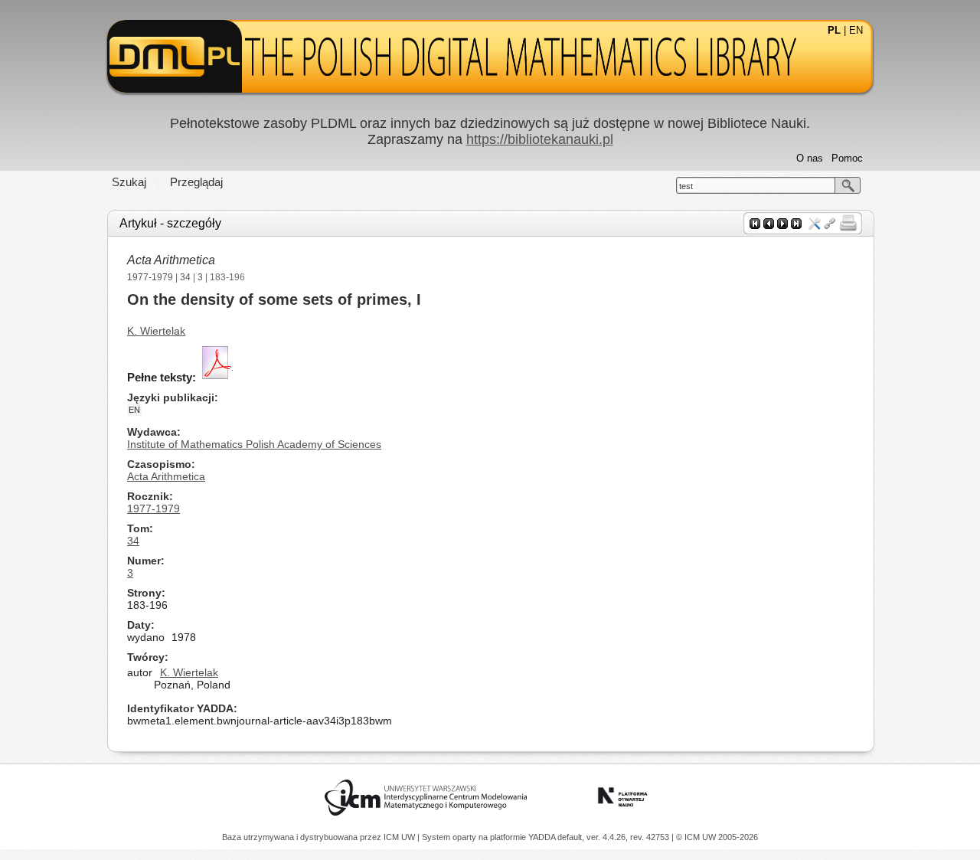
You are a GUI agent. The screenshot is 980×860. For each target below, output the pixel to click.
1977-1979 (150, 277)
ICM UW (400, 837)
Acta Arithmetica (171, 260)
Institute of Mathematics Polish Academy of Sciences (254, 444)
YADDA (542, 837)
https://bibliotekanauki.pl (539, 139)
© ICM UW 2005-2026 (717, 837)
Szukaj (129, 181)
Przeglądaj (196, 181)
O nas (809, 158)
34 (185, 277)
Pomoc (847, 158)
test (686, 186)
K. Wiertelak (156, 331)
